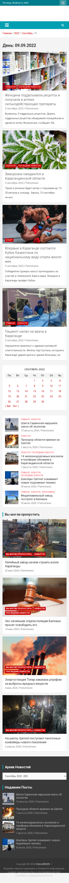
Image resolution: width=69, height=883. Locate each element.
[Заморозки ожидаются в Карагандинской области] (34, 149)
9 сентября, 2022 (14, 108)
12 (9, 391)
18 (59, 391)
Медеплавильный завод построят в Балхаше (36, 497)
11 (59, 385)
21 (26, 396)
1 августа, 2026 (29, 447)
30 (42, 401)
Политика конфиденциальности (33, 875)
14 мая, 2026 (12, 629)
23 (42, 396)
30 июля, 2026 (28, 486)
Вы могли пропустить (19, 554)
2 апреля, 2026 (13, 746)
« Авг (8, 406)
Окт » (16, 406)
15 (34, 391)
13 (17, 391)
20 (17, 396)
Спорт (9, 240)
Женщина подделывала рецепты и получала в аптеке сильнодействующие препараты (32, 99)
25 (59, 396)
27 (17, 401)
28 (26, 401)
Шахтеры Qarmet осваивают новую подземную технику (39, 480)
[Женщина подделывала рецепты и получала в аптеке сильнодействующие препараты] (34, 71)
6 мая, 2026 (11, 688)
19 (9, 396)
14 (26, 391)
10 (51, 385)
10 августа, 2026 (30, 430)
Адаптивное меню (62, 3)
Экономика (48, 492)
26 (9, 401)
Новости (11, 87)
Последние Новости (29, 87)
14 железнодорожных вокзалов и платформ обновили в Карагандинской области (42, 459)
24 (51, 396)
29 (34, 401)
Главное (10, 323)
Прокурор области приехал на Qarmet (39, 809)
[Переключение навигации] (7, 25)
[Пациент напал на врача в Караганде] (34, 307)
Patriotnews (32, 108)
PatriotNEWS (17, 12)
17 (51, 391)
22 (34, 396)
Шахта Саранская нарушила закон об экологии (39, 424)
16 (42, 391)
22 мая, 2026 (12, 570)
